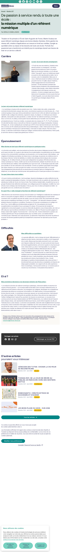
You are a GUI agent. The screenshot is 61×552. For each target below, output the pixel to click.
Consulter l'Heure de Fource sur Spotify (29, 445)
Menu (56, 6)
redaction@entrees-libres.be (11, 320)
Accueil (3, 11)
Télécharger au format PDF (45, 339)
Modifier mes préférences (13, 441)
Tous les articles (29, 417)
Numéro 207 (10, 11)
